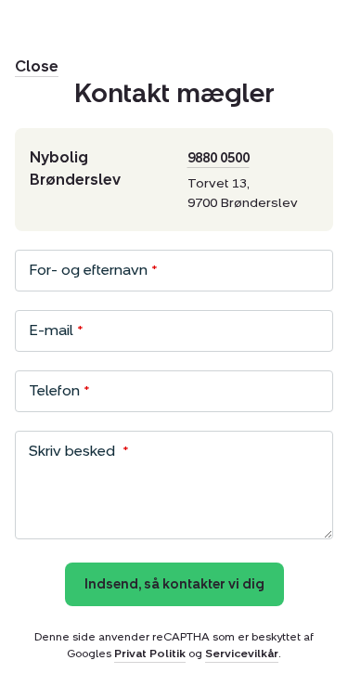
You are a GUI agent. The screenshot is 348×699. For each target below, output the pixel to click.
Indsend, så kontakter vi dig (174, 584)
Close (36, 66)
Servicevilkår (241, 653)
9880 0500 (218, 158)
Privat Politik (150, 653)
